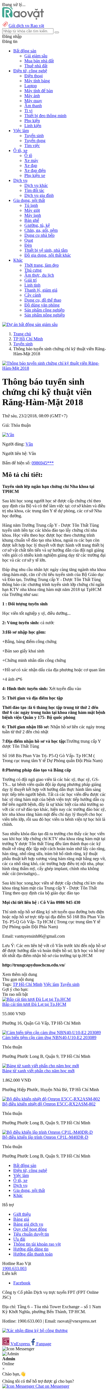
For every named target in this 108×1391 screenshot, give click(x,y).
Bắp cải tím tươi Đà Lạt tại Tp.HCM (34, 1004)
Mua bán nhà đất (39, 60)
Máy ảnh (32, 95)
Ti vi (28, 110)
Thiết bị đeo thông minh (45, 115)
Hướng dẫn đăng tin (30, 1249)
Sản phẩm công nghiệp (44, 310)
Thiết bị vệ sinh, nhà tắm (46, 250)
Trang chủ (22, 333)
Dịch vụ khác (36, 185)
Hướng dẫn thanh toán (33, 1254)
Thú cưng (33, 270)
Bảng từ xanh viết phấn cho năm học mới (38, 1070)
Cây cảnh (32, 295)
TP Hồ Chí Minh (28, 338)
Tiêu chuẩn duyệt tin (31, 1234)
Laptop (30, 85)
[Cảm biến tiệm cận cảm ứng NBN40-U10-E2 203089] (51, 1032)
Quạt (28, 240)
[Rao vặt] (23, 18)
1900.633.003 (14, 1268)
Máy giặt (32, 210)
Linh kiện (32, 125)
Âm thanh (33, 105)
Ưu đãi (19, 1239)
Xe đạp (30, 165)
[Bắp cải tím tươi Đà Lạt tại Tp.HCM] (36, 999)
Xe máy (31, 160)
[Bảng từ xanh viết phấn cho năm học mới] (40, 1065)
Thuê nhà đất (35, 65)
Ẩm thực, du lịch (39, 275)
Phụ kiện (32, 120)
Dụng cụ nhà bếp (39, 235)
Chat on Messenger (51, 1386)
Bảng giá (21, 1219)
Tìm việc (32, 145)
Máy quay (33, 100)
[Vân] (8, 434)
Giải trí (30, 280)
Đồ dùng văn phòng (42, 305)
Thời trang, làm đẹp (41, 265)
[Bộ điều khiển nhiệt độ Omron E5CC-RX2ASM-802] (51, 1099)
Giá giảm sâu (35, 55)
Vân (29, 444)
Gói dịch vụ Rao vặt (26, 25)
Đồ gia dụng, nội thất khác (47, 255)
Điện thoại (33, 75)
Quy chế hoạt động (30, 1229)
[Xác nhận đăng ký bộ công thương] (35, 1330)
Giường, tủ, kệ (37, 225)
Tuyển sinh (34, 135)
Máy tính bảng (37, 80)
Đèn (28, 245)
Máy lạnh (32, 215)
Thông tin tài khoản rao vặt (37, 1244)
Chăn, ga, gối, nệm (41, 230)
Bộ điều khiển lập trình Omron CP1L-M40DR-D (45, 1137)
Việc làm (51, 984)
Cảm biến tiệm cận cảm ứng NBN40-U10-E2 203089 (49, 1037)
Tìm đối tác (34, 190)
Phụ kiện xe (34, 175)
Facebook (21, 1283)
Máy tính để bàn (38, 90)
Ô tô (28, 155)
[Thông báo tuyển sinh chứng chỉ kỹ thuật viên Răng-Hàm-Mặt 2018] (54, 368)
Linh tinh (32, 285)
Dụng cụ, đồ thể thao (42, 300)
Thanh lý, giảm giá (40, 290)
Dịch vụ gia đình (39, 195)
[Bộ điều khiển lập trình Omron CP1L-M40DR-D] (47, 1132)
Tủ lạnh (31, 205)
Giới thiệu (22, 1214)
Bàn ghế (31, 220)
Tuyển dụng (34, 140)
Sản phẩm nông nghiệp (44, 315)
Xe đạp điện (35, 170)
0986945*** (43, 463)
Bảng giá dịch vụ (28, 1224)
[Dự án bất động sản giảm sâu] (30, 324)
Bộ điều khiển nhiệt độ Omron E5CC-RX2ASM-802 (49, 1104)
